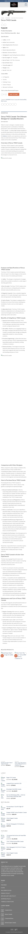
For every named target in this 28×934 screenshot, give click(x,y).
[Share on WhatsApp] (2, 104)
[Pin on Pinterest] (13, 104)
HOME (3, 887)
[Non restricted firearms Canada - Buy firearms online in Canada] (14, 4)
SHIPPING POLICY (6, 898)
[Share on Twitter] (7, 104)
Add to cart (14, 94)
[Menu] (2, 4)
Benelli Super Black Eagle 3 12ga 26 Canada (6, 763)
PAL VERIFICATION (6, 890)
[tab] (14, 113)
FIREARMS (7, 18)
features (5, 136)
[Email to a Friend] (10, 104)
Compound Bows (9, 918)
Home (2, 18)
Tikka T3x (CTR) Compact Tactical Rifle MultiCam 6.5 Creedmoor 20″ (20, 764)
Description (4, 113)
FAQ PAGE (4, 885)
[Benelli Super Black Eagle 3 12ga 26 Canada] (7, 706)
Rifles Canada (4, 101)
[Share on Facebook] (5, 104)
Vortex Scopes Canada (10, 922)
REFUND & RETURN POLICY (8, 896)
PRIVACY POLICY (5, 893)
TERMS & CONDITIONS (7, 901)
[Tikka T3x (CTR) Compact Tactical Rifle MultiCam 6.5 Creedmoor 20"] (21, 706)
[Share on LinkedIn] (15, 104)
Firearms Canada (14, 99)
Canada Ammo (8, 910)
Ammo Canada (8, 914)
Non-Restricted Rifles (17, 18)
